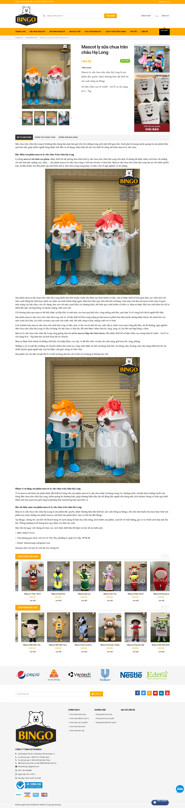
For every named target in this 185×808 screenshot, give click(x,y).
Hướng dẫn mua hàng (68, 137)
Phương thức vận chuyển (105, 718)
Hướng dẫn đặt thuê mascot (106, 722)
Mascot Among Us (157, 594)
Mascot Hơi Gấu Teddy (105, 645)
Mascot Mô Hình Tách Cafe (30, 645)
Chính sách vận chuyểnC (78, 722)
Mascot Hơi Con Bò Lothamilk (82, 645)
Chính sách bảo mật (76, 730)
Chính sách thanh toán (77, 714)
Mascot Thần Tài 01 (28, 594)
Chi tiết (28, 601)
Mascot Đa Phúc (54, 594)
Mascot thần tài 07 (131, 594)
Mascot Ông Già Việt (131, 645)
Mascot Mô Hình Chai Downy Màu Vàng (61, 645)
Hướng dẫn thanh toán (104, 714)
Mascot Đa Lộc (79, 594)
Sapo (59, 804)
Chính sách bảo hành (77, 726)
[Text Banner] (152, 103)
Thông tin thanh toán (45, 137)
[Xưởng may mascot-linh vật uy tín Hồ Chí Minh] (26, 17)
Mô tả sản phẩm (24, 137)
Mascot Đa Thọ (105, 594)
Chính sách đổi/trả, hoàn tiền (80, 718)
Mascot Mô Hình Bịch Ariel (158, 645)
